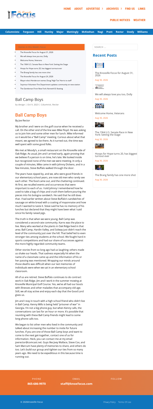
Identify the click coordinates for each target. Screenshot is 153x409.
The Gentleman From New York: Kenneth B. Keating (41, 88)
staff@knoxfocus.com (76, 384)
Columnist (46, 104)
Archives (112, 8)
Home (67, 8)
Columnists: (12, 32)
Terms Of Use (124, 402)
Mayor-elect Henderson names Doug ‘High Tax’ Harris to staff (45, 80)
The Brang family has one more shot (35, 72)
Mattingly (72, 32)
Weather (139, 20)
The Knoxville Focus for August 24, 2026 (36, 76)
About (78, 8)
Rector (120, 32)
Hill (39, 32)
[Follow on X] (119, 384)
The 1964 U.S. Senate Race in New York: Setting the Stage (44, 64)
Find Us (130, 8)
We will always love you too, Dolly (34, 56)
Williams (142, 32)
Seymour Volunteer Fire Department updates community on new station (50, 84)
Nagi (100, 32)
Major (60, 32)
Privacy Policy (109, 402)
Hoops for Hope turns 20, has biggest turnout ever (41, 68)
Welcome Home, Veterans (31, 60)
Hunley (49, 32)
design (21, 104)
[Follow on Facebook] (113, 384)
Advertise (93, 8)
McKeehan (88, 32)
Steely (130, 32)
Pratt (109, 32)
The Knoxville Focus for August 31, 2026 (36, 52)
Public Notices (120, 20)
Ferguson (28, 32)
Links (141, 8)
